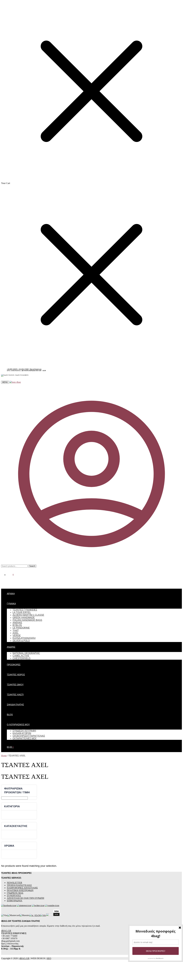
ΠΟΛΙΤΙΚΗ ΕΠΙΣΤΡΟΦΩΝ (20, 890)
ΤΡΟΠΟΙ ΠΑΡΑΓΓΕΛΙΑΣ (19, 885)
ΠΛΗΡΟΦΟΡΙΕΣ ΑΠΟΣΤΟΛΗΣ (22, 888)
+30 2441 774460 (23, 369)
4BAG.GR (6, 930)
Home (4, 755)
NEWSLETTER (14, 882)
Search (32, 566)
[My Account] (91, 563)
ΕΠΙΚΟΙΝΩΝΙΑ (14, 900)
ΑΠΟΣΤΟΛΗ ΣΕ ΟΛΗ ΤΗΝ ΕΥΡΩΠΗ (25, 898)
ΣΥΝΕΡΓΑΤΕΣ (14, 895)
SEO (49, 958)
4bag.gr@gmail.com (35, 369)
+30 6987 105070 (12, 369)
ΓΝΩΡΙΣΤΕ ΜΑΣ (15, 893)
